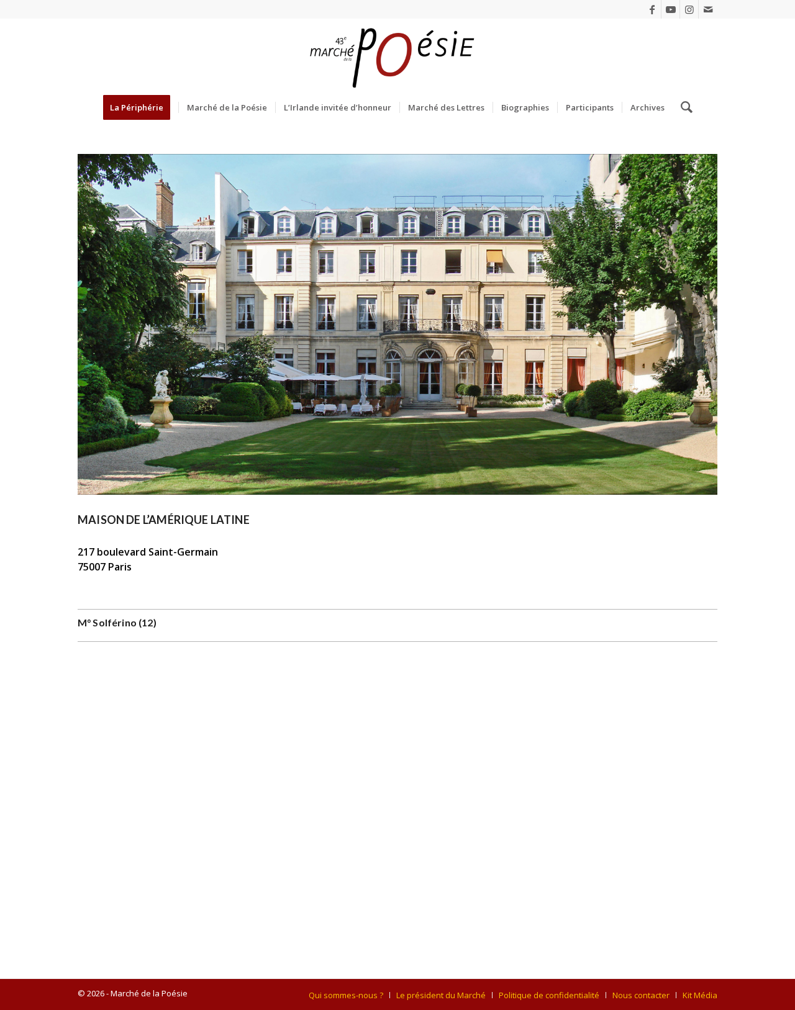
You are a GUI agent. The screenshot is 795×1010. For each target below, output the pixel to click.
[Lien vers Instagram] (689, 9)
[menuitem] (140, 107)
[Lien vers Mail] (708, 9)
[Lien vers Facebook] (652, 9)
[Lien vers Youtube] (670, 9)
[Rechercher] (683, 107)
